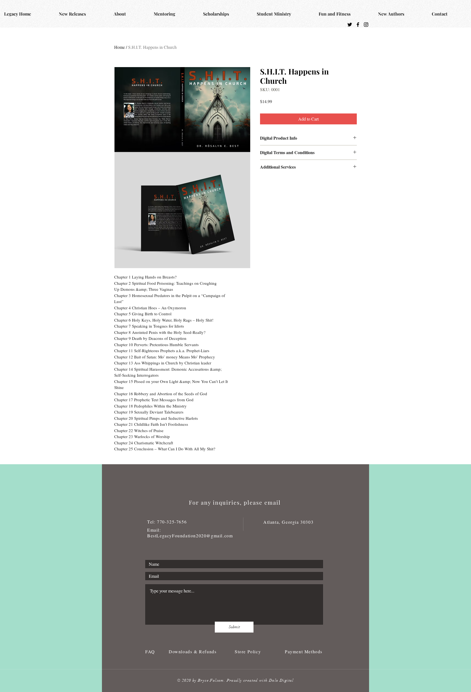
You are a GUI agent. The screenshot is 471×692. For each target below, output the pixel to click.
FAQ (151, 651)
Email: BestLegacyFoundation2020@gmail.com (190, 532)
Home (119, 47)
